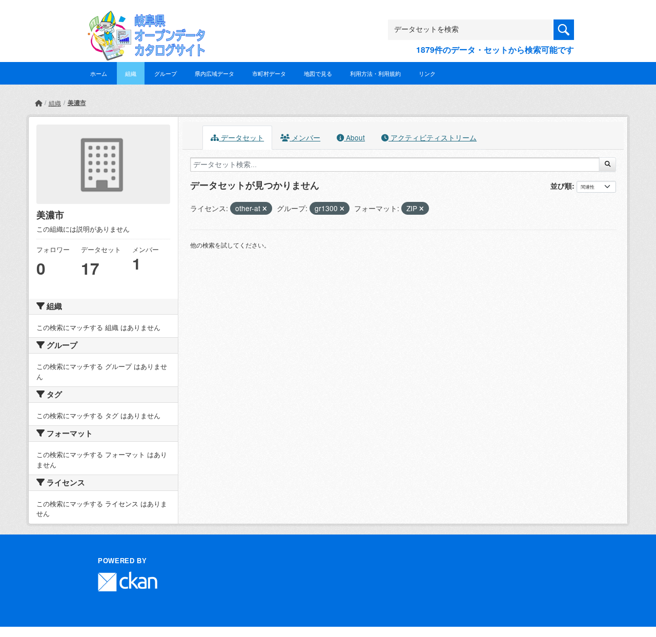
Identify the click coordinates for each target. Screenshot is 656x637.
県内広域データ (214, 73)
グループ (165, 73)
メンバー (305, 137)
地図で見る (318, 73)
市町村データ (269, 73)
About (354, 137)
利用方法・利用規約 (375, 73)
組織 (130, 73)
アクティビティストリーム (432, 137)
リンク (427, 73)
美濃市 (77, 102)
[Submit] (607, 164)
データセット (241, 137)
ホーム (98, 73)
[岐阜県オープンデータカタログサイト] (143, 19)
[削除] (264, 208)
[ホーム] (38, 102)
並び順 (561, 185)
